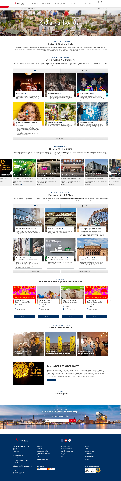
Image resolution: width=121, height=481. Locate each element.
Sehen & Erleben (22, 8)
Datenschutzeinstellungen (42, 451)
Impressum (39, 448)
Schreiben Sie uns (17, 457)
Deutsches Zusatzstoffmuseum (60, 253)
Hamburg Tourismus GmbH (67, 448)
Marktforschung (64, 454)
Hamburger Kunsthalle (92, 253)
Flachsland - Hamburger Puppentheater (96, 172)
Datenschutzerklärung (42, 450)
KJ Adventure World (92, 87)
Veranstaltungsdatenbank (90, 458)
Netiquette (87, 459)
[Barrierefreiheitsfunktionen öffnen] (98, 2)
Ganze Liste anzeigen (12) (84, 271)
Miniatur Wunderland (60, 119)
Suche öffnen (104, 2)
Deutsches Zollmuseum (28, 253)
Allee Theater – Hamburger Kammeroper (48, 172)
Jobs (62, 456)
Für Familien (28, 344)
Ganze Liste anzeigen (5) (60, 138)
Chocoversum (28, 87)
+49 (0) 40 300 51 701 (20, 461)
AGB (38, 456)
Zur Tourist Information (18, 455)
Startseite (15, 8)
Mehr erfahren (60, 373)
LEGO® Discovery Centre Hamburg (28, 119)
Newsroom (63, 453)
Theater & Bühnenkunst (92, 344)
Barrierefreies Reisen (103, 8)
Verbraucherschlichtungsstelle (43, 458)
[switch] (92, 471)
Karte (85, 70)
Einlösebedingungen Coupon (43, 459)
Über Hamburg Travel (41, 454)
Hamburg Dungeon (60, 87)
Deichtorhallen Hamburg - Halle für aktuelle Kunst (92, 222)
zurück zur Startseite (36, 440)
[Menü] (95, 468)
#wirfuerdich (63, 458)
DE (107, 1)
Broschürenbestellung (89, 450)
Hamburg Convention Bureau (67, 450)
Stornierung (87, 454)
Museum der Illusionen (92, 119)
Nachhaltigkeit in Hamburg (67, 451)
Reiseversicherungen (89, 451)
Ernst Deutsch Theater (72, 172)
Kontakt (106, 5)
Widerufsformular (89, 453)
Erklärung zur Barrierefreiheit (43, 453)
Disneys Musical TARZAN (24, 172)
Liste (37, 70)
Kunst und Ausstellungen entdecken (60, 344)
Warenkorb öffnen (101, 2)
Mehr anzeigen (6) (36, 271)
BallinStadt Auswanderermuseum (28, 222)
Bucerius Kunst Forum (60, 222)
